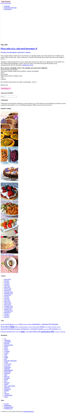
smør (23, 331)
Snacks (6, 384)
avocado (6, 324)
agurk (2, 324)
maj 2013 (6, 317)
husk (46, 326)
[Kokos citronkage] (9, 253)
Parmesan (3, 331)
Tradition (6, 393)
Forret (6, 348)
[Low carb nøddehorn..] (9, 128)
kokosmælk (4, 329)
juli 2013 (6, 314)
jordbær (49, 326)
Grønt (5, 356)
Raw (5, 381)
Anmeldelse (7, 342)
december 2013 (8, 306)
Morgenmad (7, 371)
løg (30, 329)
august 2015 (7, 279)
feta (41, 324)
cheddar (24, 324)
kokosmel (59, 326)
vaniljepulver (46, 331)
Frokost (6, 349)
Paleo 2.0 (6, 376)
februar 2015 (7, 288)
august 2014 (7, 295)
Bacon (12, 324)
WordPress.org (8, 408)
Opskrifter (7, 6)
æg (52, 331)
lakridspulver (25, 329)
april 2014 (7, 299)
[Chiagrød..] (9, 272)
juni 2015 (6, 282)
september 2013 (8, 310)
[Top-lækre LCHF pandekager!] (9, 235)
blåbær (21, 324)
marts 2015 (7, 287)
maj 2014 (6, 298)
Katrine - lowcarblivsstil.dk (9, 52)
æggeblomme (57, 331)
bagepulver (16, 324)
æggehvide (62, 331)
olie (58, 329)
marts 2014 (7, 301)
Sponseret (7, 387)
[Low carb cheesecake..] (8, 254)
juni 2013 (6, 315)
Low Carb (7, 365)
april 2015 (7, 285)
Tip (5, 392)
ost (60, 329)
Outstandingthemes (28, 411)
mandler (40, 329)
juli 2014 (6, 296)
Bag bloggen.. (8, 9)
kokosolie (10, 329)
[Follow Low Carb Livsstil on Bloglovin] (6, 89)
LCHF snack (7, 364)
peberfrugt (9, 331)
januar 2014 (7, 304)
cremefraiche (36, 324)
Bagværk (6, 343)
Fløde (12, 326)
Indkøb (6, 357)
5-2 (5, 338)
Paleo (5, 375)
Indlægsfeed (7, 405)
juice (5, 359)
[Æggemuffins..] (9, 146)
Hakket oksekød (36, 326)
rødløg (17, 331)
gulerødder (30, 326)
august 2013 (7, 312)
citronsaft (29, 324)
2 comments (27, 52)
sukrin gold (36, 331)
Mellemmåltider (8, 370)
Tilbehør (6, 390)
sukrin (30, 331)
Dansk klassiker (8, 345)
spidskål (26, 331)
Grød (5, 354)
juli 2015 (6, 281)
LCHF (6, 362)
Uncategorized (8, 395)
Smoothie (6, 382)
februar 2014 (7, 303)
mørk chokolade (53, 329)
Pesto (13, 331)
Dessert (6, 346)
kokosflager (53, 326)
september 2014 (8, 293)
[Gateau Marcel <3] (9, 181)
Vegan (6, 397)
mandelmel (34, 329)
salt (19, 331)
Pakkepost (7, 373)
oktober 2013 (8, 309)
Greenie (6, 353)
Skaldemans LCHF (28, 65)
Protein (6, 379)
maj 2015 (6, 284)
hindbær (42, 327)
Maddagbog (7, 367)
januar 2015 (7, 290)
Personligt (7, 378)
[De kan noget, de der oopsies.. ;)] (9, 199)
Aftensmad (7, 340)
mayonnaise (46, 329)
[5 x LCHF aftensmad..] (9, 217)
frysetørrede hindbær (23, 326)
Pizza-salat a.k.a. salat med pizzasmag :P (19, 48)
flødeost (16, 326)
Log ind (6, 404)
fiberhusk (45, 324)
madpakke (7, 368)
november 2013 (8, 307)
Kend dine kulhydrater (10, 7)
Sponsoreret (7, 389)
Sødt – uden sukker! (9, 386)
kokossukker (17, 329)
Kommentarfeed (8, 407)
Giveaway (7, 351)
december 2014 (8, 292)
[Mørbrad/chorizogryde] (9, 164)
